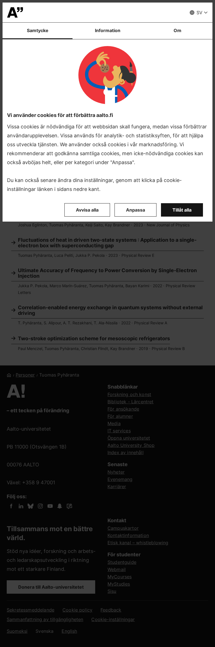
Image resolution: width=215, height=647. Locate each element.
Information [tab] (107, 30)
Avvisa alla (87, 210)
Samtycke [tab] (37, 30)
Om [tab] (177, 30)
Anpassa (135, 210)
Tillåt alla (181, 210)
